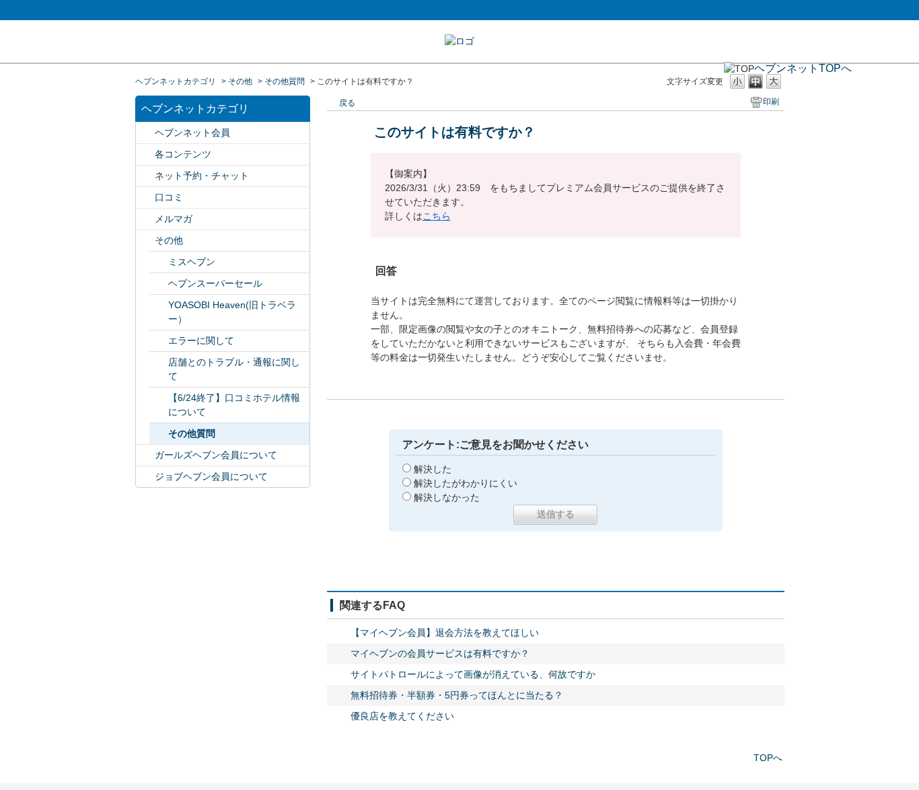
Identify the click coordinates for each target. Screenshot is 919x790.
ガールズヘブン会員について (216, 455)
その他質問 (284, 81)
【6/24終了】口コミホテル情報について (234, 404)
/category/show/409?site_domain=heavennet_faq (145, 477)
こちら (436, 216)
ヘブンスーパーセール (215, 283)
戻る (347, 103)
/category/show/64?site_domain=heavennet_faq (145, 241)
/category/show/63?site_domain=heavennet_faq (145, 154)
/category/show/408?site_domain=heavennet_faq (145, 455)
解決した (432, 469)
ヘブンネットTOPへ (803, 68)
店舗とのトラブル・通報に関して (234, 369)
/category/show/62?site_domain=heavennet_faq (145, 197)
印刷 (771, 101)
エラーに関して (201, 340)
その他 (240, 81)
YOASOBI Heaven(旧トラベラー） (232, 311)
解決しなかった (447, 497)
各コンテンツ (183, 154)
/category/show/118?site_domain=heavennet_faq (145, 219)
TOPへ (767, 757)
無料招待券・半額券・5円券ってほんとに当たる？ (457, 695)
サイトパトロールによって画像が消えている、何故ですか (473, 674)
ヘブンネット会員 (192, 132)
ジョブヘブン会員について (211, 476)
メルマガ (173, 218)
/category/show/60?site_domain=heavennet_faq (145, 133)
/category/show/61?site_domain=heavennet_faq (145, 176)
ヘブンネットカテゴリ (175, 81)
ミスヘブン (191, 261)
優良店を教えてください (402, 716)
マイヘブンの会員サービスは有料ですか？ (440, 653)
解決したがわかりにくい (465, 483)
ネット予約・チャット (202, 175)
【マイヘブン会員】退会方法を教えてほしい (445, 632)
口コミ (169, 197)
